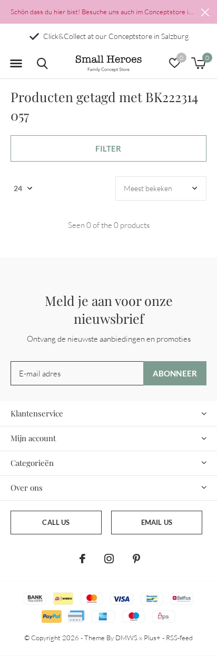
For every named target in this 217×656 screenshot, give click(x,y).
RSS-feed (179, 637)
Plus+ (152, 637)
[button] (16, 63)
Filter (108, 148)
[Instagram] (109, 558)
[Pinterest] (136, 558)
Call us (56, 522)
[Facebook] (82, 558)
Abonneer (175, 373)
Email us (156, 522)
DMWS (126, 637)
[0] (198, 63)
